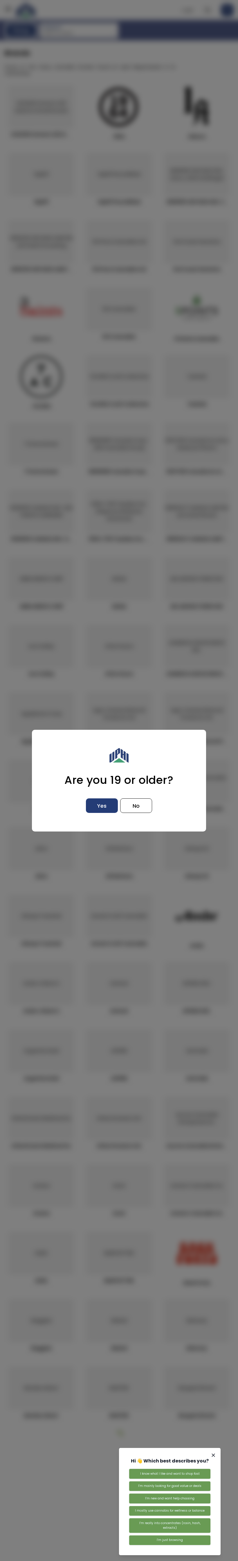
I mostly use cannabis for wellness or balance (170, 1510)
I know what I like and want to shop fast (170, 1473)
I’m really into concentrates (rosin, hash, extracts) (170, 1525)
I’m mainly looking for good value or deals (169, 1486)
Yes (102, 805)
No (136, 805)
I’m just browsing (170, 1540)
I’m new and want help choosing (169, 1498)
